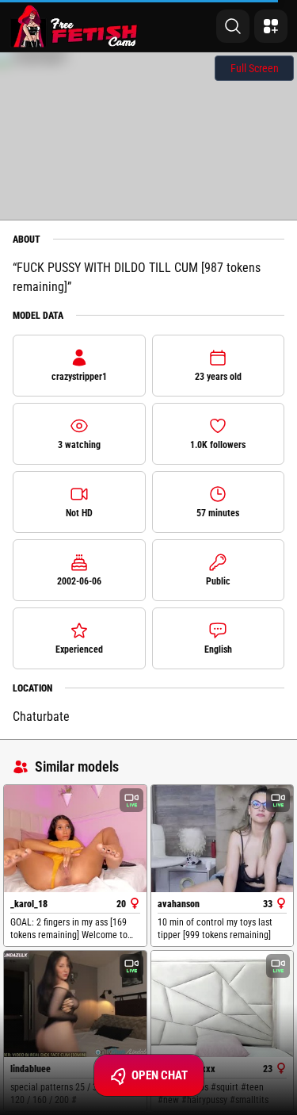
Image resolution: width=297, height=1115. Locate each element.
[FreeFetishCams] (74, 26)
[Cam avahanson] (222, 838)
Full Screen (254, 68)
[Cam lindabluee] (75, 1004)
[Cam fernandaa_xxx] (222, 1004)
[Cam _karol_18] (75, 838)
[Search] (232, 26)
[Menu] (270, 26)
